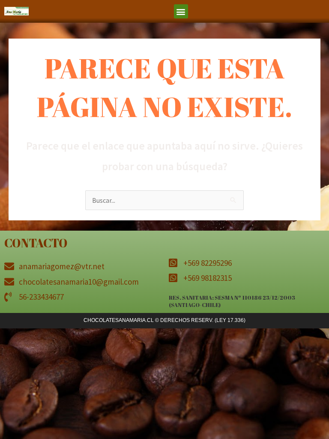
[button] (181, 11)
